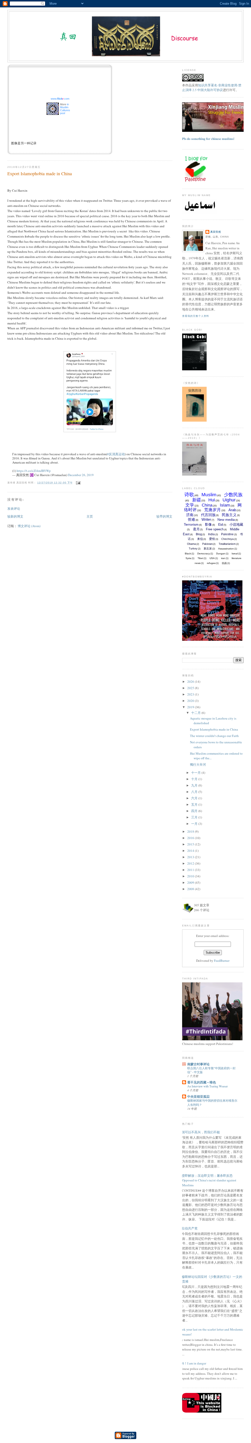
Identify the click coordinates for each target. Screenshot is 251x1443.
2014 (191, 850)
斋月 (196, 529)
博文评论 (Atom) (29, 526)
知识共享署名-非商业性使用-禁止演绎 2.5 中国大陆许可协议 (211, 87)
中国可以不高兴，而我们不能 (199, 1132)
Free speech (215, 529)
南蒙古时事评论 (198, 1064)
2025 (191, 688)
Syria (188, 558)
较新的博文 (15, 516)
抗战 (224, 563)
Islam (225, 505)
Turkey (193, 548)
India (211, 534)
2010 (191, 876)
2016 (191, 838)
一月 (194, 823)
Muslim (208, 494)
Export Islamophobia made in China (39, 173)
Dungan (220, 553)
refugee (211, 563)
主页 (90, 516)
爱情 (212, 539)
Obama (191, 543)
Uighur (229, 499)
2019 (191, 707)
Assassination (226, 548)
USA (212, 558)
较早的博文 (164, 516)
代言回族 (208, 515)
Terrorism (191, 524)
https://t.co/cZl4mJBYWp (34, 470)
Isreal (235, 553)
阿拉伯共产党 (188, 1228)
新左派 (208, 548)
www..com (60, 98)
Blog (199, 534)
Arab (232, 510)
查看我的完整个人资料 (195, 316)
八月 (194, 791)
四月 (194, 811)
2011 (191, 870)
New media (226, 519)
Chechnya (227, 538)
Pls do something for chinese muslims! (208, 138)
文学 (189, 505)
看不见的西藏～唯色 (201, 1082)
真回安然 (215, 231)
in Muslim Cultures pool (65, 109)
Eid (220, 524)
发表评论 (13, 508)
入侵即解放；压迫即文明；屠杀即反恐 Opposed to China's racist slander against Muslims (207, 1180)
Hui (211, 499)
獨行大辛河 (198, 764)
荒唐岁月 (212, 510)
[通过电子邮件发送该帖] (77, 482)
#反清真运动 (116, 454)
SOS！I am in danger (192, 1363)
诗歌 (189, 494)
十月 (194, 779)
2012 (191, 863)
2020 (191, 700)
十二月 (196, 712)
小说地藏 (236, 524)
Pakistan (207, 543)
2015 (191, 844)
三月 (194, 817)
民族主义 (229, 515)
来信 (200, 539)
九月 (194, 785)
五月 (194, 804)
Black (188, 553)
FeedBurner (221, 960)
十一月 (196, 772)
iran (223, 558)
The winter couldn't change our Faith (214, 736)
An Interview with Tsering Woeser (207, 1086)
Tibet (200, 558)
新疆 (196, 499)
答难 (191, 519)
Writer (206, 519)
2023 (191, 694)
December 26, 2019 (81, 475)
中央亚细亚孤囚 (198, 1096)
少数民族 (233, 494)
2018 (191, 831)
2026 (191, 681)
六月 (194, 798)
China (207, 505)
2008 (191, 889)
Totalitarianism (227, 543)
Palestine (227, 534)
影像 (208, 524)
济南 (189, 515)
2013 (191, 857)
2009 (191, 882)
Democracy (203, 553)
